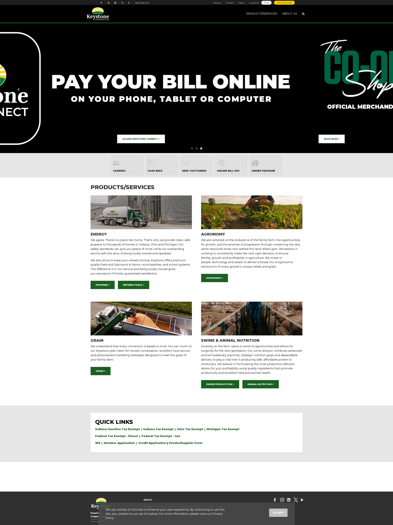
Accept (278, 512)
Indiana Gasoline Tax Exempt (117, 429)
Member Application (119, 443)
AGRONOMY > (214, 278)
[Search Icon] (303, 14)
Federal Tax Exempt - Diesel (116, 436)
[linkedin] (288, 500)
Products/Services (261, 13)
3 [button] (201, 148)
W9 (97, 443)
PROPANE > (103, 285)
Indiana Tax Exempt (158, 429)
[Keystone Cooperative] (107, 14)
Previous (23, 88)
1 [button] (191, 148)
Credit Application (152, 443)
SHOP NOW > (25, 139)
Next (369, 88)
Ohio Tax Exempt (190, 429)
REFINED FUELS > (133, 285)
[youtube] (302, 500)
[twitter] (296, 500)
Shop (266, 2)
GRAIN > (100, 371)
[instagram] (282, 500)
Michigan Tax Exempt (223, 429)
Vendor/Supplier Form (185, 443)
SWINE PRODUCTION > (220, 384)
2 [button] (196, 148)
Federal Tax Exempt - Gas (161, 436)
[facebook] (274, 500)
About (148, 499)
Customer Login (284, 2)
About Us (289, 13)
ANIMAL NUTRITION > (260, 384)
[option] (196, 88)
